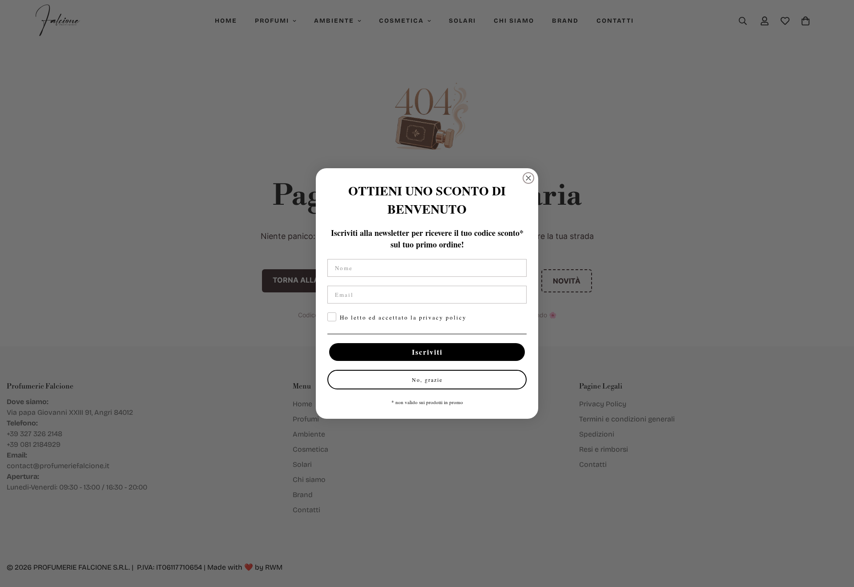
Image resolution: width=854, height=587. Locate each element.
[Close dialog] (528, 178)
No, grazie (427, 379)
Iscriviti (427, 352)
